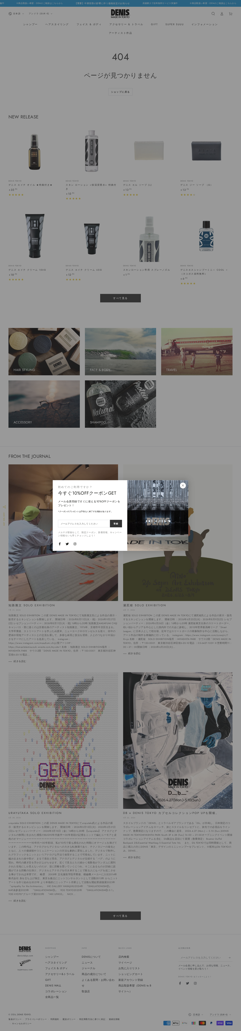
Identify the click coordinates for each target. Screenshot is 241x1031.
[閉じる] (183, 485)
